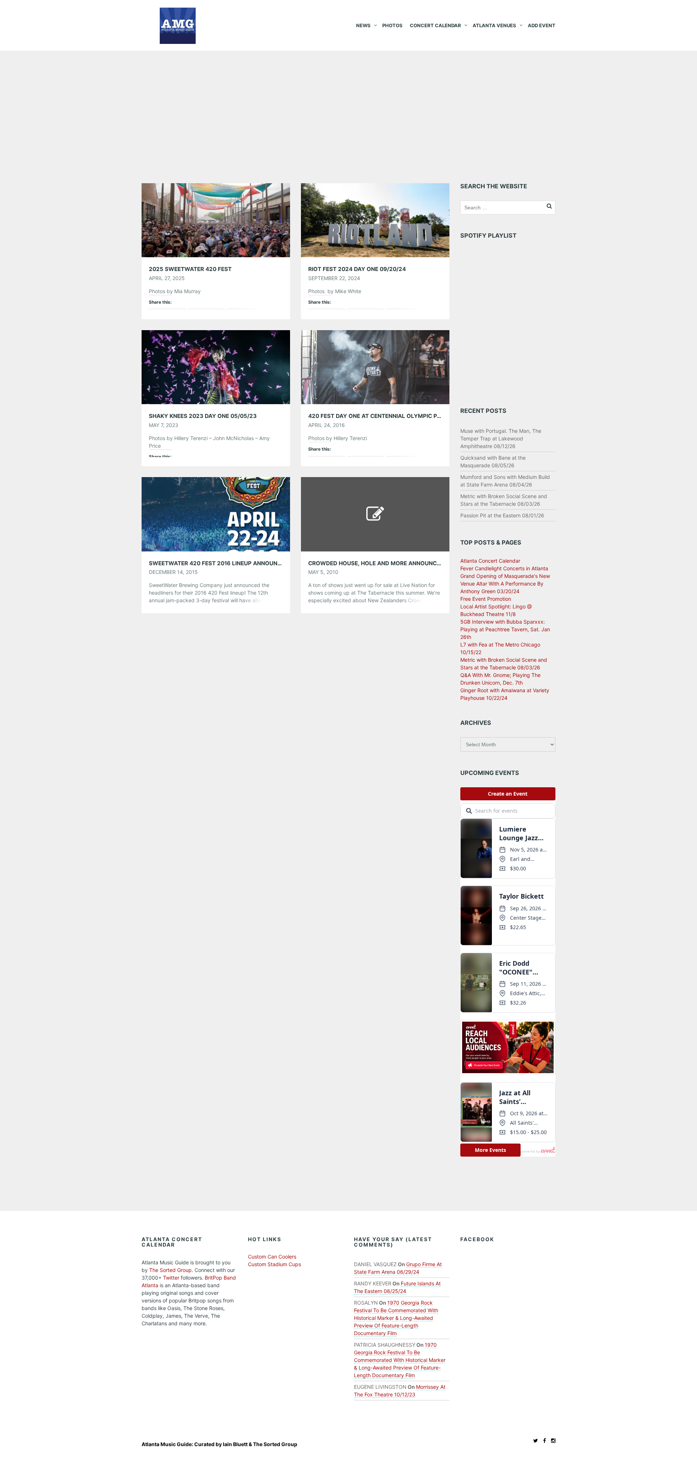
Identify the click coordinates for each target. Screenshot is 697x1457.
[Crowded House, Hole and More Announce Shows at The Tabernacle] (375, 513)
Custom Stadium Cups (274, 1264)
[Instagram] (551, 1440)
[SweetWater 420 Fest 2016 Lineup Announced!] (216, 513)
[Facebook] (542, 1440)
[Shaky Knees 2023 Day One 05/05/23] (216, 367)
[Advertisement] (348, 105)
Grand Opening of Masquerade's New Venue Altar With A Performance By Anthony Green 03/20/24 (505, 583)
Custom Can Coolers (272, 1256)
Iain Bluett (235, 1444)
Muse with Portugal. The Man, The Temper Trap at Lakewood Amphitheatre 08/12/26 (500, 438)
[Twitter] (534, 1440)
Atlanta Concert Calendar (490, 561)
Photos (392, 25)
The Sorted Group (170, 1270)
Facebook (477, 1239)
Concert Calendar (435, 25)
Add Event (541, 25)
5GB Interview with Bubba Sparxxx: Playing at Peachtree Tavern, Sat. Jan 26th (505, 629)
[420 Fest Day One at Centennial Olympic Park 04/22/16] (375, 367)
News (363, 25)
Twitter (171, 1278)
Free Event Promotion (485, 599)
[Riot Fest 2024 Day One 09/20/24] (375, 220)
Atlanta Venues (494, 25)
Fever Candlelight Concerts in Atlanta (504, 568)
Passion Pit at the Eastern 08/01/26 (502, 515)
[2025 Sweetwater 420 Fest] (216, 220)
